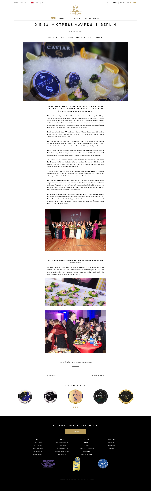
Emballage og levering (99, 478)
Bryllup (86, 445)
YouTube (111, 448)
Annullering (41, 478)
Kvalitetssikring (37, 451)
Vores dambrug (37, 445)
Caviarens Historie (62, 442)
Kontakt (24, 2)
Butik (87, 439)
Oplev (62, 439)
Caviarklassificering (62, 448)
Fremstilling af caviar (62, 451)
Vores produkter (37, 448)
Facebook (111, 442)
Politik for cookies (83, 478)
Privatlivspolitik (52, 478)
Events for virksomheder (87, 448)
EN (36, 2)
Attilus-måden (37, 442)
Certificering (62, 454)
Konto (16, 2)
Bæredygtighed (37, 454)
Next (135, 395)
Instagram (111, 445)
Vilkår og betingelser (67, 478)
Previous (16, 395)
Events (87, 442)
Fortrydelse (86, 454)
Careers (86, 451)
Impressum (113, 478)
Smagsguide (62, 445)
